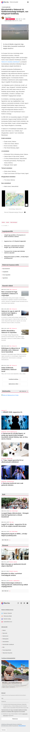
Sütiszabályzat (22, 725)
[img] (5, 2)
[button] (15, 201)
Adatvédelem (6, 641)
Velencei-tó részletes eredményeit (10, 62)
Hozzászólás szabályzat (8, 644)
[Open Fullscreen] (26, 205)
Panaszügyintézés (7, 650)
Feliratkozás (15, 718)
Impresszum (5, 636)
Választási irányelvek (7, 652)
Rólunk (4, 630)
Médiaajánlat (5, 638)
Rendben (4, 729)
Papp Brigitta (8, 17)
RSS (3, 647)
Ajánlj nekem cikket (13, 383)
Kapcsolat (5, 633)
